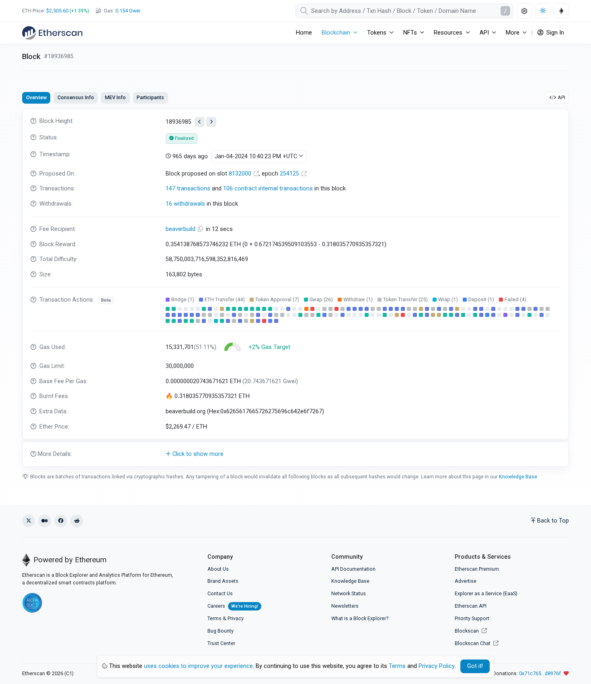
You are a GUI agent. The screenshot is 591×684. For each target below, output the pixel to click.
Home (304, 32)
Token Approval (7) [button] (277, 299)
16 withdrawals (185, 203)
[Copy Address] (201, 229)
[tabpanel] (295, 287)
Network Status (348, 593)
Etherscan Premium (477, 569)
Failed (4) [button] (515, 299)
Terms (214, 618)
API (561, 97)
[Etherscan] (52, 33)
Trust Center (221, 643)
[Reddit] (76, 521)
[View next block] (211, 122)
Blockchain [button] (336, 32)
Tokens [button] (376, 32)
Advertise (465, 581)
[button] (295, 454)
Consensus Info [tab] (75, 97)
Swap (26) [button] (321, 299)
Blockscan (467, 631)
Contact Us (220, 593)
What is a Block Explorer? (359, 618)
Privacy (236, 618)
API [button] (484, 32)
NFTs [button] (410, 32)
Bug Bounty (220, 631)
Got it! (475, 666)
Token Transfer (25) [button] (405, 299)
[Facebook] (60, 521)
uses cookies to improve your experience (198, 666)
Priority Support (472, 618)
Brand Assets (222, 581)
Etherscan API (470, 606)
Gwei (127, 11)
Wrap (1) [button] (448, 299)
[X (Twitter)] (28, 521)
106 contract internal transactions (268, 188)
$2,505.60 (57, 11)
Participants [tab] (150, 97)
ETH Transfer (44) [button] (225, 299)
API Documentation (353, 569)
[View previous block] (200, 122)
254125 (290, 173)
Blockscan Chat (473, 643)
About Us (218, 569)
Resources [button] (448, 32)
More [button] (512, 32)
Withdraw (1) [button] (358, 299)
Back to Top (553, 520)
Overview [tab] (36, 97)
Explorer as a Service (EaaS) (486, 593)
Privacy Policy (436, 666)
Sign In (554, 32)
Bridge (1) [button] (182, 299)
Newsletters (345, 606)
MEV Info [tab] (115, 97)
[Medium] (44, 521)
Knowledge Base (518, 477)
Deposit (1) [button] (481, 299)
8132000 (241, 173)
